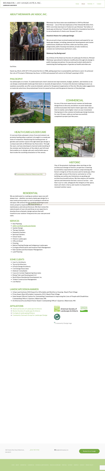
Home (13, 464)
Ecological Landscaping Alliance (24, 313)
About (17, 464)
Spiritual (64, 464)
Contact (82, 464)
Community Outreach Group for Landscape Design (30, 315)
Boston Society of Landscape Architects (26, 311)
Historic (70, 464)
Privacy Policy (89, 464)
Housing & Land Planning (42, 464)
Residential (23, 464)
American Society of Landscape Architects (27, 309)
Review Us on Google (89, 451)
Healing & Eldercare (55, 464)
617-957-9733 (35, 450)
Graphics (76, 464)
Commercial (31, 464)
